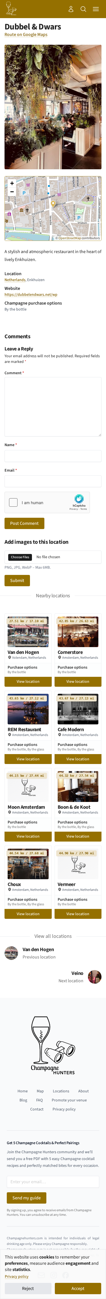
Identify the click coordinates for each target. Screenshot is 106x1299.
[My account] (71, 9)
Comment (14, 373)
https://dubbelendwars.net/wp (31, 295)
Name (11, 445)
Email (11, 470)
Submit (17, 580)
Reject (28, 1288)
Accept (78, 1288)
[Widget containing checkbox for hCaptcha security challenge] (47, 502)
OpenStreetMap (70, 238)
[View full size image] (53, 107)
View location (28, 681)
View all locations (53, 936)
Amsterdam (70, 657)
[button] (53, 202)
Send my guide (26, 1198)
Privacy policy (17, 1276)
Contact (37, 1109)
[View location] (28, 632)
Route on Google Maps (26, 34)
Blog (23, 1100)
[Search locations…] (83, 9)
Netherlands (15, 280)
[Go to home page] (11, 9)
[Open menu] (95, 9)
